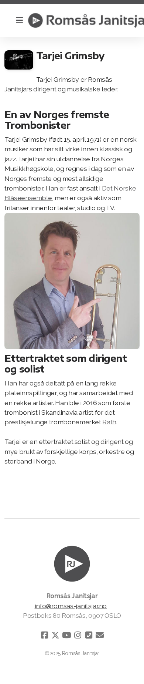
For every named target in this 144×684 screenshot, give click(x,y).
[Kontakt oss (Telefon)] (88, 635)
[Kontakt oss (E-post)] (99, 635)
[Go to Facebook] (44, 635)
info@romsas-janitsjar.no (71, 606)
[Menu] (19, 20)
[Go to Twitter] (55, 635)
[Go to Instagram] (77, 635)
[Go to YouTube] (66, 635)
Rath (109, 422)
